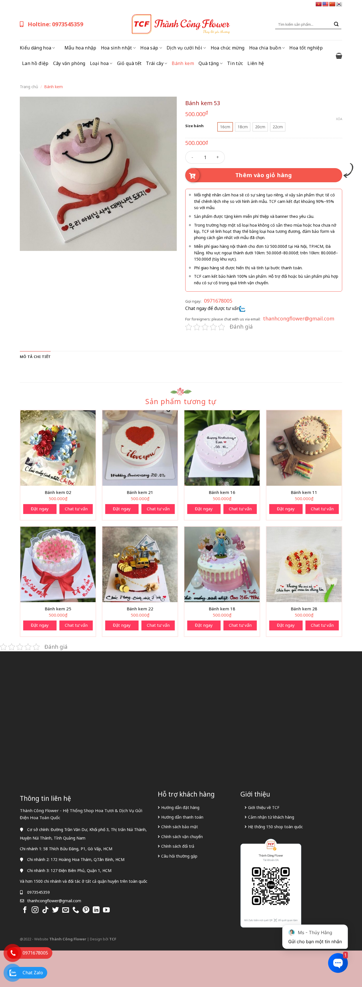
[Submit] (336, 24)
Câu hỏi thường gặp (179, 856)
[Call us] (75, 910)
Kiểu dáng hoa (35, 48)
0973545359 (38, 892)
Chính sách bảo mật (179, 826)
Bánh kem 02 (58, 492)
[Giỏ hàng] (339, 55)
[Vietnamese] (319, 4)
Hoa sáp (149, 48)
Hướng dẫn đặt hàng (180, 807)
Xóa (339, 119)
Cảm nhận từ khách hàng (271, 817)
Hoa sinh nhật (116, 48)
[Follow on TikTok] (45, 910)
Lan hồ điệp (35, 63)
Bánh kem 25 (58, 608)
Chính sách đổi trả (177, 846)
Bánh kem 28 (304, 608)
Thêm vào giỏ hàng (263, 175)
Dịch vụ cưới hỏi (184, 48)
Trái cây (154, 63)
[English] (325, 4)
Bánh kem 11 (304, 492)
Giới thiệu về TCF (263, 807)
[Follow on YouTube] (106, 910)
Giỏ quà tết (129, 63)
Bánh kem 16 (222, 492)
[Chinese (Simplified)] (332, 4)
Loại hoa (99, 63)
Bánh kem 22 (140, 608)
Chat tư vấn (76, 508)
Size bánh (194, 126)
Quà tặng (209, 63)
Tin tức (235, 63)
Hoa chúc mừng (228, 48)
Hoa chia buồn (265, 48)
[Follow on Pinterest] (86, 910)
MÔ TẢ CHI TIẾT (35, 356)
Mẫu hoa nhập (80, 48)
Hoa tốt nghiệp (305, 48)
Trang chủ (29, 86)
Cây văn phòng (69, 63)
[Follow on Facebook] (24, 910)
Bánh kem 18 (222, 608)
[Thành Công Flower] (181, 24)
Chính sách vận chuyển (182, 836)
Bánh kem (183, 63)
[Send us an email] (65, 910)
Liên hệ (255, 63)
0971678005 (218, 300)
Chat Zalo (33, 972)
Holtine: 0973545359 (55, 24)
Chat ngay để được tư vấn (212, 308)
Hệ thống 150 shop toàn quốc (275, 826)
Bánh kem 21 (140, 492)
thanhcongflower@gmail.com (298, 318)
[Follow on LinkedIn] (96, 910)
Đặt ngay (40, 508)
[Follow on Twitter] (55, 910)
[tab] (35, 356)
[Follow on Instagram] (35, 910)
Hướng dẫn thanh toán (182, 817)
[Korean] (339, 4)
